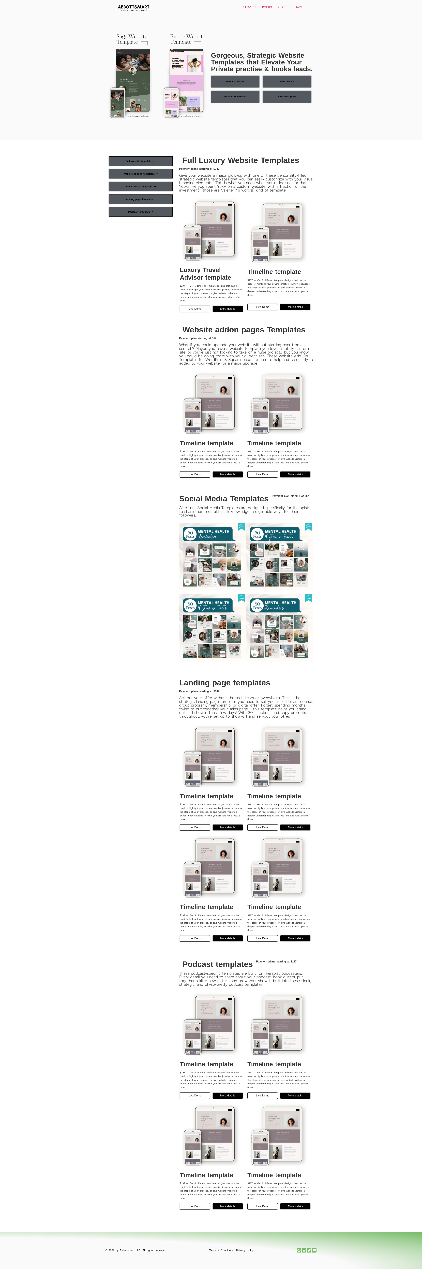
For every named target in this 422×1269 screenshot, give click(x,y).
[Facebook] (299, 1250)
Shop (281, 7)
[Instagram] (304, 1250)
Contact (295, 7)
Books (267, 7)
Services (250, 7)
